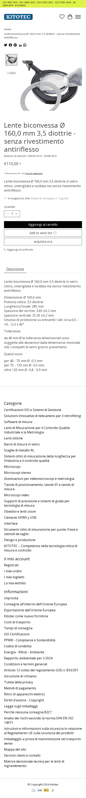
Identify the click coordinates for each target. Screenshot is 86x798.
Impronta (11, 598)
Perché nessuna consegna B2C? (28, 712)
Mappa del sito (15, 749)
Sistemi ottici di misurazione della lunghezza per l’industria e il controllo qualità (40, 458)
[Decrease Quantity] (7, 214)
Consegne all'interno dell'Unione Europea (35, 604)
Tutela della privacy (18, 682)
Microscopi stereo (17, 472)
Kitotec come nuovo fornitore (26, 616)
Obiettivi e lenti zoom (20, 511)
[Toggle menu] (78, 17)
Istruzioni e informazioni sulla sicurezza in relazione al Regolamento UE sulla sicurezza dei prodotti (43, 730)
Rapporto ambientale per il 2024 (28, 658)
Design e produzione (19, 540)
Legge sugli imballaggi (21, 706)
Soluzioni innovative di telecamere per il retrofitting (42, 416)
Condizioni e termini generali (25, 664)
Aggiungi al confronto (20, 249)
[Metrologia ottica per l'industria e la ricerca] (18, 17)
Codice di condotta (17, 646)
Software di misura (18, 422)
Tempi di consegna (18, 628)
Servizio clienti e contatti (22, 755)
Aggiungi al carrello (43, 224)
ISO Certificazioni (16, 634)
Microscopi (12, 466)
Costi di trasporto (17, 622)
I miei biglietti (14, 577)
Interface (11, 523)
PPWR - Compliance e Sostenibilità (29, 640)
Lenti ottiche (13, 438)
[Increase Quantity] (16, 214)
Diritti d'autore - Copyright (24, 700)
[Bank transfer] (39, 791)
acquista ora (43, 241)
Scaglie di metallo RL (19, 450)
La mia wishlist (15, 583)
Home (7, 29)
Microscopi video (16, 495)
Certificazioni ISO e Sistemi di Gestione (32, 410)
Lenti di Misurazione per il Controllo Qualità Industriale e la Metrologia (37, 430)
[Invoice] (33, 791)
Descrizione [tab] (15, 269)
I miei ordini (13, 571)
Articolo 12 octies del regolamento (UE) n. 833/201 (41, 670)
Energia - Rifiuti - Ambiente (24, 652)
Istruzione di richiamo (20, 676)
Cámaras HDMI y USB (20, 517)
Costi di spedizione (33, 173)
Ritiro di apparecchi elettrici (24, 694)
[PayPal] (46, 791)
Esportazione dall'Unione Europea (29, 610)
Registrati (11, 565)
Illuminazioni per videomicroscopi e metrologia (39, 478)
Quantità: (9, 207)
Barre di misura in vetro (22, 444)
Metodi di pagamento (20, 688)
